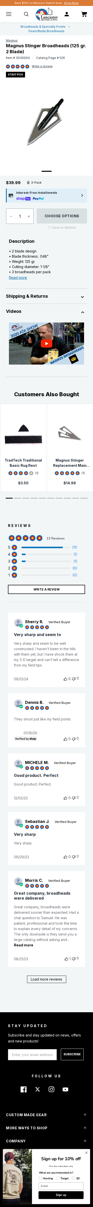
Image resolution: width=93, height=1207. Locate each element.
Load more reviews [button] (46, 979)
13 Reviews (42, 67)
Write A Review (46, 589)
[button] (9, 498)
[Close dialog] (86, 1152)
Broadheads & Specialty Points (43, 26)
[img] (8, 67)
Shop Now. (71, 3)
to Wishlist (64, 227)
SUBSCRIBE (72, 1054)
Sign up (61, 1195)
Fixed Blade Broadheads (46, 31)
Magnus (12, 40)
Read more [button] (23, 945)
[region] (42, 547)
